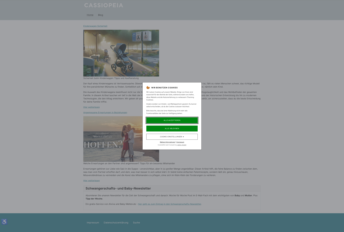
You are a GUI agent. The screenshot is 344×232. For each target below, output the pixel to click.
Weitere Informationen (167, 142)
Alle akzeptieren (172, 120)
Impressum (180, 142)
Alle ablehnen (172, 128)
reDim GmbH (181, 145)
